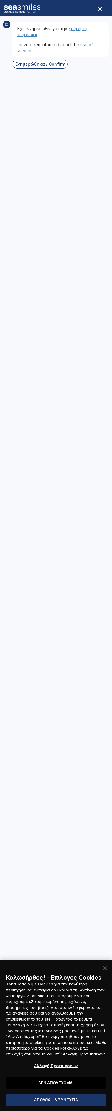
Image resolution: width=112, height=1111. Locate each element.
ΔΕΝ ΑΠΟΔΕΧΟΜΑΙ (56, 1082)
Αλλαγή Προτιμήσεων (56, 1065)
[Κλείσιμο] (104, 968)
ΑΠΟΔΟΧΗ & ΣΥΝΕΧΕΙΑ (56, 1099)
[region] (56, 1035)
